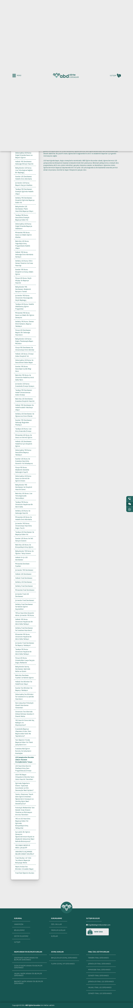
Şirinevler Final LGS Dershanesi (101, 981)
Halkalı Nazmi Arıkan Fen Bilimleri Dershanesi (28, 974)
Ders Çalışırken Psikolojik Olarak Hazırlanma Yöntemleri (24, 705)
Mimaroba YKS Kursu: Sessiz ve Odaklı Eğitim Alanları (23, 235)
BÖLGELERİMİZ (19, 930)
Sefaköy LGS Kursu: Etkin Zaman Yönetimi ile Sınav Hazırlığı (24, 263)
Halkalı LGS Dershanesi (23, 574)
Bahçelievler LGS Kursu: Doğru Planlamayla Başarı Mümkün (24, 341)
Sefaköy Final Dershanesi (24, 586)
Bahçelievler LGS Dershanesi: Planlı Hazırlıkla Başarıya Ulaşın (24, 209)
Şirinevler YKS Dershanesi (24, 570)
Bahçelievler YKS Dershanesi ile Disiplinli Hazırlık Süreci (23, 487)
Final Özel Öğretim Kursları (24, 873)
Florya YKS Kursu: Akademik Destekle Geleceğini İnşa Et (22, 470)
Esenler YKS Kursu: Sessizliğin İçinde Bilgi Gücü (23, 369)
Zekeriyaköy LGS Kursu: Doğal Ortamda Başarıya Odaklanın (23, 226)
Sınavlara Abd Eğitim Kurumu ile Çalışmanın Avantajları (23, 751)
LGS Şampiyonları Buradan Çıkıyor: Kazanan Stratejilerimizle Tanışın (24, 759)
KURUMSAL (18, 918)
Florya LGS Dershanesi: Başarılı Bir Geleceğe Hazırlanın (23, 332)
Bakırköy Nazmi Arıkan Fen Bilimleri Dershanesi (28, 982)
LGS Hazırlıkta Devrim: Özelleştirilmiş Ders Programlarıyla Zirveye (23, 768)
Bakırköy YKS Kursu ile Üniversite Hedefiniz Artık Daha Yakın (24, 377)
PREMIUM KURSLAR (58, 930)
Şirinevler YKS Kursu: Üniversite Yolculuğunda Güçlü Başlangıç (23, 298)
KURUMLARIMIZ (56, 918)
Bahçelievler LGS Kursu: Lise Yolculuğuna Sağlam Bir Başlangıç (24, 170)
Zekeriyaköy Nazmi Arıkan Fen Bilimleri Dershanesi (26, 959)
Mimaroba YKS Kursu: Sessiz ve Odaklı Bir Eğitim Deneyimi (24, 315)
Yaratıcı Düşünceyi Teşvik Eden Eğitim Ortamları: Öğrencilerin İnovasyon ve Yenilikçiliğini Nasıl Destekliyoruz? (24, 799)
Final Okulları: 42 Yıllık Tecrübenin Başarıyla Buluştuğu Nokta (23, 860)
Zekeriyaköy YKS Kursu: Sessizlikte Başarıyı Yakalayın (23, 452)
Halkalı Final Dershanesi (23, 578)
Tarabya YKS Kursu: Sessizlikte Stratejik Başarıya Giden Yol (22, 217)
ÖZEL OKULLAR (56, 924)
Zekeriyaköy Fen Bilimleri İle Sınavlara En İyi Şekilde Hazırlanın (24, 696)
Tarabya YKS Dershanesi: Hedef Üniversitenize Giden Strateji (23, 392)
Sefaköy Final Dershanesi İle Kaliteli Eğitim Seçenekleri (24, 606)
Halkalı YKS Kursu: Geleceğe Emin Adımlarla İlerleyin (24, 254)
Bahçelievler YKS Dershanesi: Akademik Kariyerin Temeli (23, 289)
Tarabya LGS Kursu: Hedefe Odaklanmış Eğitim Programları (24, 306)
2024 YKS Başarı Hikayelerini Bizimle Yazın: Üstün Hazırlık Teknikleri (24, 777)
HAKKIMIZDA (18, 924)
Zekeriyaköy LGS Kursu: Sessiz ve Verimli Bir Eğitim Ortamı (23, 478)
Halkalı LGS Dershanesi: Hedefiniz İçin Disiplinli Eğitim (23, 444)
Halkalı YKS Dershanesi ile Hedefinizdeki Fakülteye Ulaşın (24, 407)
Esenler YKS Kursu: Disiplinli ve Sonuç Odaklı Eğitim (24, 272)
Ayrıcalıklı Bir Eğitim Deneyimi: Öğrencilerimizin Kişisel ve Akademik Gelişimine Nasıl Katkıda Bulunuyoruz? (24, 836)
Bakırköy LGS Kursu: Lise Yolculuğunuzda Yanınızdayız (23, 496)
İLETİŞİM (113, 75)
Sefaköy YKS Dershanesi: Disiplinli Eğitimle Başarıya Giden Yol (24, 200)
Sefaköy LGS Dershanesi (23, 582)
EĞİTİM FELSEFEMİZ (21, 936)
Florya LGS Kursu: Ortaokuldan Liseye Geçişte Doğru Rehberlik (24, 660)
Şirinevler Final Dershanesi (24, 600)
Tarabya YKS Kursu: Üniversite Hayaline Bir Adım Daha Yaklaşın (23, 651)
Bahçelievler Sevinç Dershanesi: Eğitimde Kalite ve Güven (22, 669)
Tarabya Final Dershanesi (98, 958)
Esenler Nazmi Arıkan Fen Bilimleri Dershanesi (28, 966)
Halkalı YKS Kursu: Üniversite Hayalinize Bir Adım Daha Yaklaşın (24, 621)
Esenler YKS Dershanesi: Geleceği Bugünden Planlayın (23, 422)
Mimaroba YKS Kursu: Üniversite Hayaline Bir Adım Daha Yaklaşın (23, 636)
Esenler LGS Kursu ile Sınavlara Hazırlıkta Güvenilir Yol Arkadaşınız (24, 461)
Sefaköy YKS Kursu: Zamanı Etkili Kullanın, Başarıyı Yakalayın (24, 324)
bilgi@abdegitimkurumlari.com (99, 925)
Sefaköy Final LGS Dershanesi (100, 993)
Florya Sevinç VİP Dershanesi (63, 964)
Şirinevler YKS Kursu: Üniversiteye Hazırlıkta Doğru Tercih (23, 526)
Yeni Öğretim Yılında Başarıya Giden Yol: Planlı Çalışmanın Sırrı (24, 742)
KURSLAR (54, 936)
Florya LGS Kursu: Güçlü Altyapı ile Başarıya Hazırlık (23, 280)
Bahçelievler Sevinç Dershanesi (64, 958)
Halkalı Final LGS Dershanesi (99, 987)
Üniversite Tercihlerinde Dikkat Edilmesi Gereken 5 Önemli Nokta (24, 714)
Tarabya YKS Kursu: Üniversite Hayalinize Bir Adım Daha (24, 504)
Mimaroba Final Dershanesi (24, 590)
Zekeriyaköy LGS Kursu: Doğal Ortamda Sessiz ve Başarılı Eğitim (24, 155)
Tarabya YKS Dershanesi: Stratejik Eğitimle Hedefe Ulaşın (24, 191)
